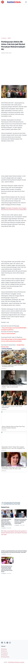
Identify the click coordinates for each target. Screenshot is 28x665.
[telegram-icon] (7, 643)
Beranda (4, 649)
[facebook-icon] (2, 643)
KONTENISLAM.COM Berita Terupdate (16, 662)
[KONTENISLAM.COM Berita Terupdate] (14, 2)
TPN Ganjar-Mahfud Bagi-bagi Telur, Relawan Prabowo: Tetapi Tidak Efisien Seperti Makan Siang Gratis (6, 523)
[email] (19, 503)
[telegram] (13, 503)
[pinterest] (16, 503)
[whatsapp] (10, 503)
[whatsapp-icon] (10, 643)
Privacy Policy (5, 657)
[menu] (2, 2)
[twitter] (7, 503)
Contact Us (5, 653)
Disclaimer (5, 655)
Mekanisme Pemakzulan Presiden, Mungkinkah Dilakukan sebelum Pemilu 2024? (21, 521)
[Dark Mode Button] (26, 2)
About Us (4, 651)
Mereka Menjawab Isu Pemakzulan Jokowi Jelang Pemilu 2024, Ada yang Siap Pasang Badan (6, 568)
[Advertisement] (14, 21)
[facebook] (5, 503)
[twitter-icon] (5, 643)
